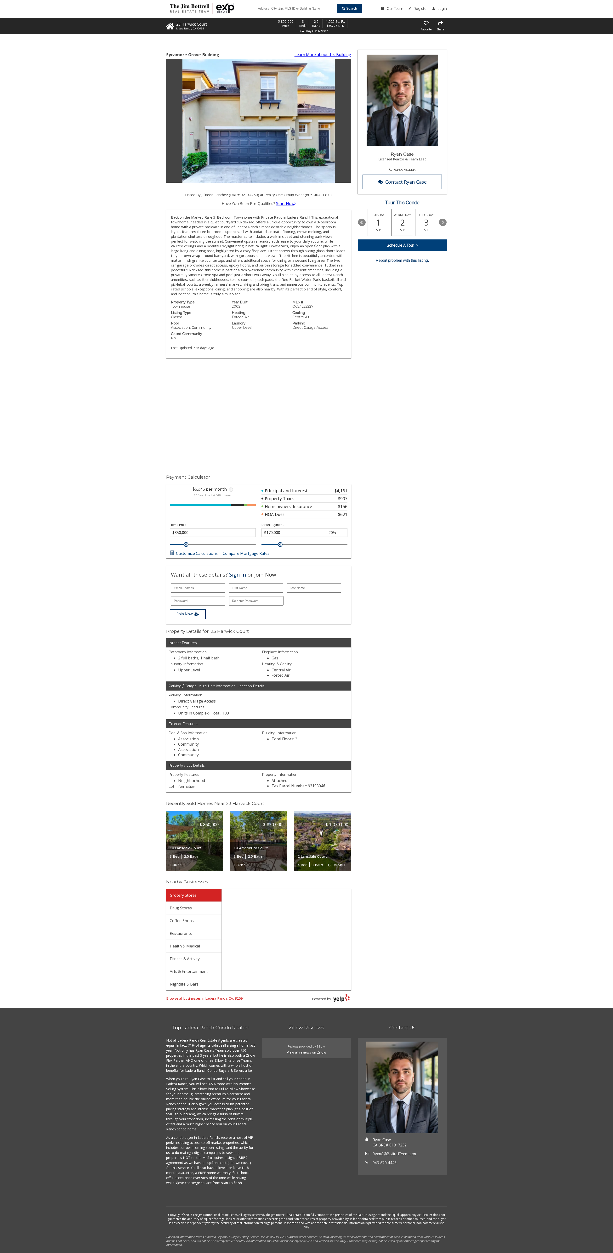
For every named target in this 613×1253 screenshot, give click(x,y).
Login (442, 8)
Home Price (178, 525)
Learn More (323, 54)
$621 (342, 514)
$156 (342, 506)
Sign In (237, 574)
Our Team (395, 8)
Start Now (285, 203)
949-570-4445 (405, 170)
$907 (342, 498)
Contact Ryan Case (406, 182)
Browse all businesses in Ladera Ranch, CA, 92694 (205, 998)
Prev (362, 222)
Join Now (185, 614)
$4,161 (341, 490)
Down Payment (272, 525)
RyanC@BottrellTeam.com (395, 1154)
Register (420, 8)
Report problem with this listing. (402, 260)
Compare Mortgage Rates (246, 553)
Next (443, 222)
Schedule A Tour (400, 245)
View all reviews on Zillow (306, 1052)
